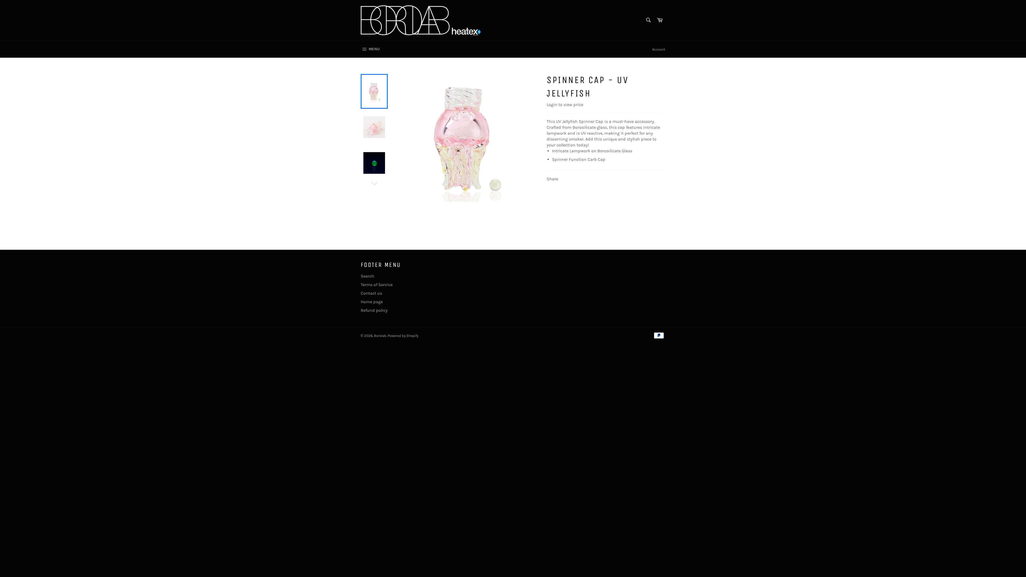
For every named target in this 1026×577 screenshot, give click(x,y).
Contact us (371, 293)
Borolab (380, 336)
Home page (372, 301)
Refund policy (374, 310)
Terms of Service (376, 284)
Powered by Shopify (403, 336)
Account (658, 49)
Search (367, 276)
